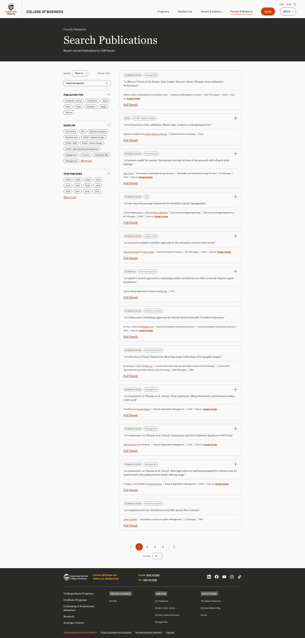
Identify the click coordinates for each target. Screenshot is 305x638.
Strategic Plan (161, 622)
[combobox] (80, 73)
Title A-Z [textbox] (79, 73)
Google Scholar (133, 98)
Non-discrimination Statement (148, 632)
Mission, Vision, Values (165, 608)
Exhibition (91, 106)
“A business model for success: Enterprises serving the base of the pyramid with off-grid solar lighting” (176, 162)
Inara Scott (128, 173)
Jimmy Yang (148, 252)
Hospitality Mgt (101, 155)
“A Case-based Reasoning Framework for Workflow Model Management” (165, 203)
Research (69, 616)
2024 (88, 180)
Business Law (72, 137)
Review (69, 112)
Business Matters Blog (210, 608)
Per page (146, 556)
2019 (97, 185)
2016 (87, 191)
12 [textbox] (156, 556)
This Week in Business (210, 601)
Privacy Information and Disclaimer (116, 632)
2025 (78, 180)
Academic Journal (74, 101)
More (286, 11)
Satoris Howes (143, 409)
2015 (97, 191)
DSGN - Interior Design (92, 143)
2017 (77, 191)
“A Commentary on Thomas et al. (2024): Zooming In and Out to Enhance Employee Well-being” (178, 435)
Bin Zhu (163, 291)
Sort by (67, 73)
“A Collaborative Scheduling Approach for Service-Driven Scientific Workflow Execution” (174, 317)
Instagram (232, 577)
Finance (85, 155)
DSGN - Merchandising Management (82, 149)
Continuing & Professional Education (79, 608)
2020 (87, 185)
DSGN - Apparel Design (93, 137)
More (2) (86, 160)
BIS (82, 131)
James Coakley (130, 519)
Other (68, 106)
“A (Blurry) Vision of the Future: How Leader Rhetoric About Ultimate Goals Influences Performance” (173, 83)
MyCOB (112, 601)
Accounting (71, 131)
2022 (68, 185)
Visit (281, 4)
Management (71, 161)
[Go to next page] (174, 547)
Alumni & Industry (211, 11)
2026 (68, 180)
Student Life (185, 11)
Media (103, 106)
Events (204, 615)
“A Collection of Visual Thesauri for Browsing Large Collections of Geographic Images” (172, 356)
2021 (78, 185)
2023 (98, 180)
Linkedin (209, 577)
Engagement (71, 155)
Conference (92, 101)
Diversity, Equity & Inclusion (167, 615)
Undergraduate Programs (79, 593)
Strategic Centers (74, 622)
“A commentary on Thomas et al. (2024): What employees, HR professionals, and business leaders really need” (179, 398)
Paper (78, 106)
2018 (68, 191)
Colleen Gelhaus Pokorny (156, 134)
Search (295, 4)
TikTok (239, 577)
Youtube (224, 577)
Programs (163, 11)
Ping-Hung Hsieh (131, 252)
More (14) (70, 197)
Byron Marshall (161, 212)
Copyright (170, 632)
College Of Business (44, 11)
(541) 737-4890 (150, 579)
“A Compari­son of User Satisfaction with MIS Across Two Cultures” (161, 510)
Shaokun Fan (147, 327)
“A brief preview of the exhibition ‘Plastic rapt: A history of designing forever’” (168, 124)
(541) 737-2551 (153, 575)
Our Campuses (161, 601)
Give (288, 4)
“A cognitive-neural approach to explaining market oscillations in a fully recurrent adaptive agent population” (178, 280)
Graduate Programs (75, 599)
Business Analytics (98, 131)
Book (105, 101)
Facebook (217, 577)
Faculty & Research (241, 11)
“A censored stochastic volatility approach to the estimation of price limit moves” (169, 242)
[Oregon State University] (11, 9)
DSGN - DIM (71, 143)
